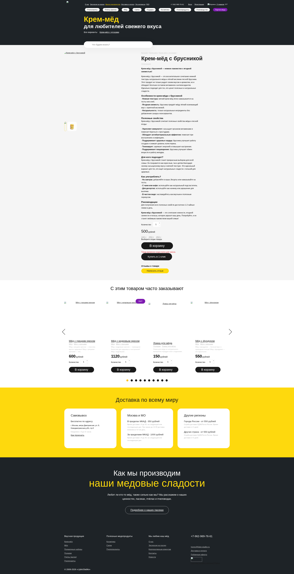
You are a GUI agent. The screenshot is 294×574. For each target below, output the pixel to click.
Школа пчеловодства (112, 4)
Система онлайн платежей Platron (205, 563)
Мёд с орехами (80, 344)
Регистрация (199, 4)
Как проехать (77, 435)
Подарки (150, 10)
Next (230, 332)
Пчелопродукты (183, 10)
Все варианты (90, 32)
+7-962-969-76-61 (177, 4)
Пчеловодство (202, 10)
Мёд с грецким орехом (82, 341)
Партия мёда (220, 10)
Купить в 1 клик (157, 256)
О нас (87, 4)
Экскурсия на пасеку (97, 4)
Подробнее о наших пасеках (147, 510)
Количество (146, 225)
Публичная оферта (199, 555)
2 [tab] (131, 380)
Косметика (165, 10)
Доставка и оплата (127, 4)
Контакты (153, 553)
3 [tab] (136, 380)
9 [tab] (162, 380)
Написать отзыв (155, 271)
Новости (152, 557)
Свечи (137, 10)
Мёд (125, 10)
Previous (63, 332)
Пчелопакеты (92, 10)
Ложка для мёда (162, 343)
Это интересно (140, 4)
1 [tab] (127, 380)
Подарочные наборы (73, 549)
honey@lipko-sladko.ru (200, 547)
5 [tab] (144, 380)
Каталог (144, 53)
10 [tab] (167, 380)
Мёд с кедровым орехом (125, 341)
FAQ (147, 4)
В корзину (81, 369)
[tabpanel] (84, 337)
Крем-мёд (153, 53)
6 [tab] (149, 380)
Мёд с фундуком (205, 341)
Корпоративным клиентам (160, 549)
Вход (190, 4)
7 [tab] (153, 380)
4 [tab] (140, 380)
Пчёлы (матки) (110, 10)
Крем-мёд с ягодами (109, 32)
